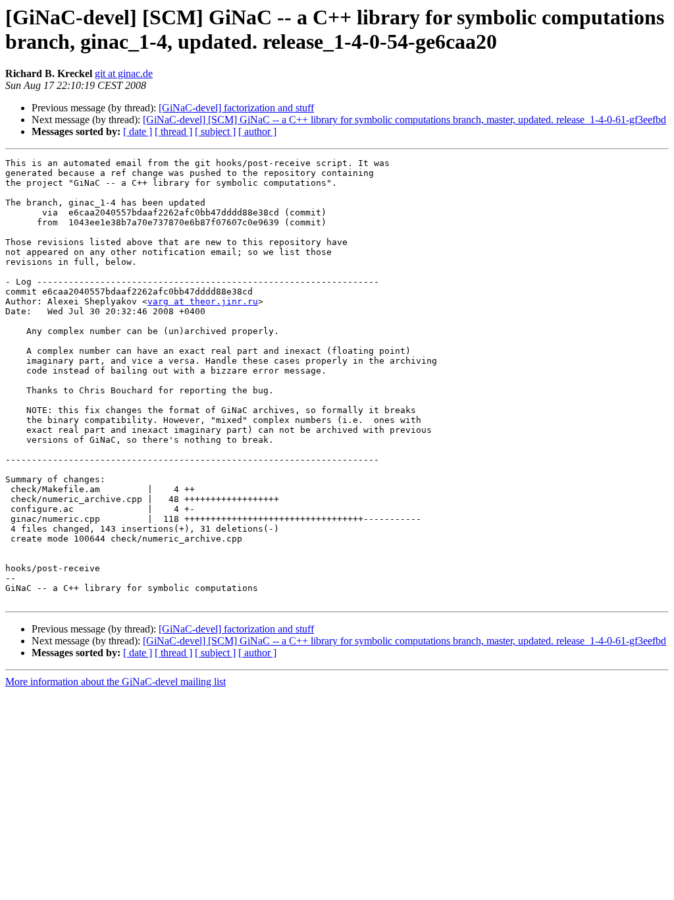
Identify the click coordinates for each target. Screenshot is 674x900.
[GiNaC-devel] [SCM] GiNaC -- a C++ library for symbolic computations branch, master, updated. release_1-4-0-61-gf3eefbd (404, 119)
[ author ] (257, 131)
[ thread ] (173, 131)
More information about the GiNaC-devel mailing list (115, 681)
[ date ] (137, 131)
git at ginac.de (124, 73)
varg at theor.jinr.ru (202, 301)
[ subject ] (215, 131)
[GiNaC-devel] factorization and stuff (236, 107)
